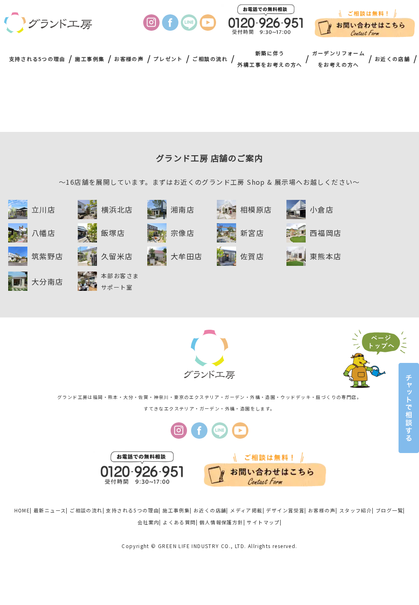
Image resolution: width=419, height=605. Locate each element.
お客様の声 (129, 59)
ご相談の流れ (210, 59)
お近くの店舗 (392, 59)
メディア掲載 (246, 510)
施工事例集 (89, 59)
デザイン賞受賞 (285, 510)
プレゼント (168, 59)
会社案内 (148, 522)
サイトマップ (263, 522)
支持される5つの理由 (37, 59)
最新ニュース (50, 510)
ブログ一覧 (389, 510)
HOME (22, 510)
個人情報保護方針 (221, 522)
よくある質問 (179, 522)
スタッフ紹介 (355, 510)
